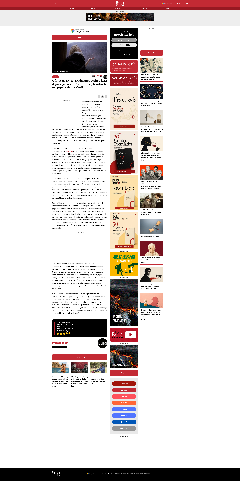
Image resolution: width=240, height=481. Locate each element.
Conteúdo (124, 384)
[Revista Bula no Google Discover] (167, 3)
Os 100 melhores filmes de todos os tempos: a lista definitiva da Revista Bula (151, 212)
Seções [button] (93, 8)
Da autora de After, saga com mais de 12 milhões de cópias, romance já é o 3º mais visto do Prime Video (60, 381)
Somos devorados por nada (149, 236)
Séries (124, 396)
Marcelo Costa (98, 75)
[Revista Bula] (120, 3)
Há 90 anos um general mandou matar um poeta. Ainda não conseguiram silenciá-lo (151, 286)
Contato (144, 8)
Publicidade (119, 8)
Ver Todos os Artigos (59, 347)
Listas (124, 409)
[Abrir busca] (55, 3)
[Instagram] (179, 3)
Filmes (80, 38)
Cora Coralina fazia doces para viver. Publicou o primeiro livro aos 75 (150, 260)
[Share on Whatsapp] (106, 96)
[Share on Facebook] (99, 96)
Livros (124, 416)
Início (72, 8)
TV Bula (167, 8)
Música (124, 403)
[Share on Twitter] (102, 96)
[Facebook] (177, 3)
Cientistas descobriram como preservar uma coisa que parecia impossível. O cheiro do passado (151, 129)
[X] (182, 3)
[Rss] (187, 3)
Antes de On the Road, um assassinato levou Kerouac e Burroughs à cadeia (150, 77)
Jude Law (69, 151)
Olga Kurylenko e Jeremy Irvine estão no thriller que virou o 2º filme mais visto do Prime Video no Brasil (79, 381)
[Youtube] (184, 3)
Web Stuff (124, 428)
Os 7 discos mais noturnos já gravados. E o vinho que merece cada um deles (151, 103)
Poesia (124, 422)
